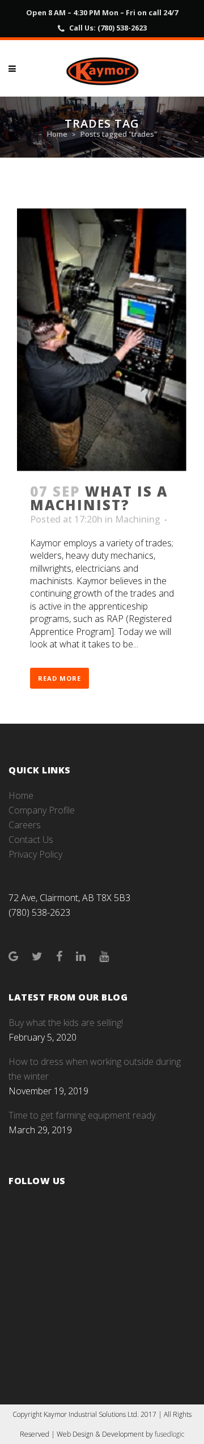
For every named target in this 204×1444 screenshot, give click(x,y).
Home (57, 134)
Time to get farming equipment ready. (82, 1115)
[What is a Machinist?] (102, 340)
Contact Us (30, 839)
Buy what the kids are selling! (65, 1022)
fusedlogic (169, 1434)
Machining (137, 519)
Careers (24, 825)
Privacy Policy (35, 854)
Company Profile (41, 810)
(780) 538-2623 (122, 28)
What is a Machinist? (99, 498)
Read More (59, 678)
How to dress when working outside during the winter (94, 1068)
